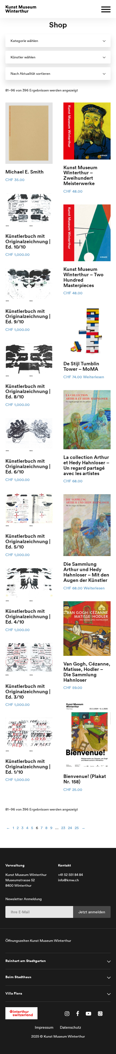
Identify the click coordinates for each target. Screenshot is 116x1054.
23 (63, 827)
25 (77, 827)
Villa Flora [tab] (13, 993)
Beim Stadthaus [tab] (18, 977)
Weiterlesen (93, 376)
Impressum (44, 1027)
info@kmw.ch (68, 880)
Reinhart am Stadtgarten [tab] (25, 960)
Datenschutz (70, 1027)
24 (70, 827)
